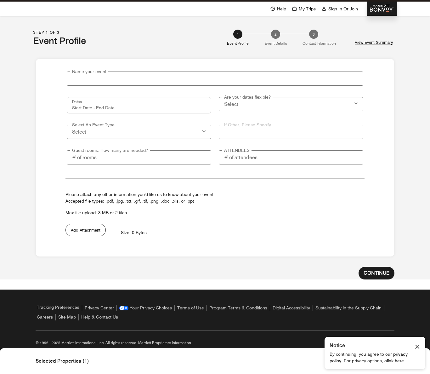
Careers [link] (45, 316)
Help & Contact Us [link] (99, 316)
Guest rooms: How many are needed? (110, 150)
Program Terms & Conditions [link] (238, 307)
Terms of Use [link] (190, 307)
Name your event (89, 71)
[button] (356, 102)
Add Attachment (85, 230)
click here (394, 360)
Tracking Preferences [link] (58, 307)
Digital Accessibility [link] (291, 307)
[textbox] (215, 79)
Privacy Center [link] (99, 307)
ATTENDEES (237, 150)
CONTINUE (376, 273)
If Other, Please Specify (247, 124)
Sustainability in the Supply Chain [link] (348, 307)
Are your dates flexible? (247, 97)
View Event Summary (374, 42)
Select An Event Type (93, 124)
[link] (145, 308)
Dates (77, 101)
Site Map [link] (67, 316)
